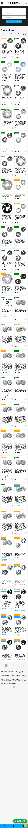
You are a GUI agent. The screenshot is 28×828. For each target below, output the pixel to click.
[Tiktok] (15, 425)
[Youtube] (18, 425)
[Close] (25, 399)
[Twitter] (12, 425)
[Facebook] (10, 425)
